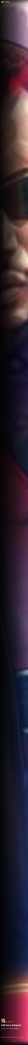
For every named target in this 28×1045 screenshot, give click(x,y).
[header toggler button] (26, 2)
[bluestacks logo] (5, 2)
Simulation (5, 1028)
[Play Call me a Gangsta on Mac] (14, 1033)
